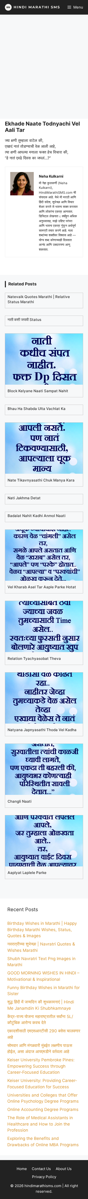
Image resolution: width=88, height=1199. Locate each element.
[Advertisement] (44, 66)
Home (22, 1168)
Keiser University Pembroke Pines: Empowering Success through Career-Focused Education (41, 1066)
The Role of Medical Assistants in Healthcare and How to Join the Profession (40, 1124)
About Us (64, 1168)
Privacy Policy (44, 1176)
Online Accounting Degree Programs (42, 1109)
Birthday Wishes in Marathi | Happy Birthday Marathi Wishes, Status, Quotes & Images (42, 929)
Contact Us (41, 1168)
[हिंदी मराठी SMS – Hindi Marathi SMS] (31, 7)
